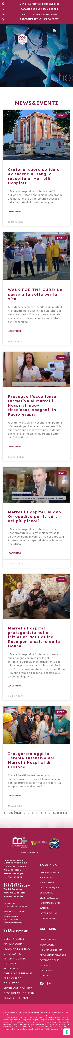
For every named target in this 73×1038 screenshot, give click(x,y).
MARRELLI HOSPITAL (50, 872)
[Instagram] (49, 983)
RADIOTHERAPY (48, 882)
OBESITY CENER (14, 938)
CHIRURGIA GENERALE (18, 973)
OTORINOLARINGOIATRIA (19, 993)
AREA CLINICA (12, 978)
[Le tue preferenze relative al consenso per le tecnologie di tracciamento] (66, 1031)
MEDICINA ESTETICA (17, 948)
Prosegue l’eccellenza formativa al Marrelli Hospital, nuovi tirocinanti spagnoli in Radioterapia (32, 405)
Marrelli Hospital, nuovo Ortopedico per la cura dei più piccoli (34, 516)
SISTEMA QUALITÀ (49, 897)
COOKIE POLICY (48, 944)
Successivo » (61, 813)
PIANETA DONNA (14, 943)
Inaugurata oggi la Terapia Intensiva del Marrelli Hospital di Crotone (31, 760)
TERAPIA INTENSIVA (16, 998)
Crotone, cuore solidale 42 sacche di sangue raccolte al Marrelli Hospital (34, 176)
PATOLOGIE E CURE (49, 960)
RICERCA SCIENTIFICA (51, 950)
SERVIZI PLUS (46, 892)
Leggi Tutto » (15, 211)
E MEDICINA (46, 970)
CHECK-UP (45, 965)
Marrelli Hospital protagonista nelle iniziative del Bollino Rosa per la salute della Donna (34, 637)
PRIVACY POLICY (48, 939)
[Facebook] (42, 983)
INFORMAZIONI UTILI (50, 903)
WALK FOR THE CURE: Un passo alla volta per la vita (35, 294)
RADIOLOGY (46, 877)
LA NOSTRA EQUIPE (49, 887)
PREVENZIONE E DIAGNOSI (53, 955)
